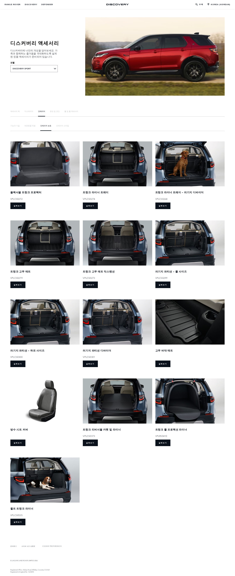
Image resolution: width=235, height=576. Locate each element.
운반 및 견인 (55, 111)
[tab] (15, 111)
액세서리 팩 (15, 111)
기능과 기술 (15, 125)
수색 (201, 4)
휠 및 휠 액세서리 (71, 111)
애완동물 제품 (29, 125)
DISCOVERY (31, 4)
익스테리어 (28, 111)
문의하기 (13, 546)
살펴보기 (18, 206)
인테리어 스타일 (62, 125)
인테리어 (41, 111)
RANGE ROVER (13, 4)
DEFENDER (47, 4)
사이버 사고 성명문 (28, 546)
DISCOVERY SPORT (22, 69)
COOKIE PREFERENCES (52, 546)
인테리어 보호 (45, 125)
